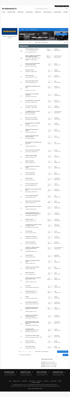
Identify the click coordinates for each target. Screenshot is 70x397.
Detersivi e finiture (29, 219)
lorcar (28, 138)
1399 (30, 58)
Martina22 (56, 242)
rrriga (55, 155)
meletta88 (29, 251)
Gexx (55, 142)
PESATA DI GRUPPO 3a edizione (32, 49)
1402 (38, 58)
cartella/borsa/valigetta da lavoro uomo (32, 87)
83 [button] (29, 42)
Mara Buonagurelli (58, 56)
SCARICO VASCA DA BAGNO (31, 155)
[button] (32, 42)
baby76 (28, 146)
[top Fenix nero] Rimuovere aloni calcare (32, 261)
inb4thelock (29, 119)
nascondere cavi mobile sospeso (32, 335)
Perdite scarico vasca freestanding (32, 201)
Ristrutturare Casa (47, 12)
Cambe (55, 285)
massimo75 (29, 151)
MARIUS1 (28, 71)
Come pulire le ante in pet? (31, 106)
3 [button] (23, 42)
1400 (32, 58)
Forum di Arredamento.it (18, 8)
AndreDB (28, 77)
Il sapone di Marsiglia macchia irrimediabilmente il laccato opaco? (33, 213)
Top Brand (65, 12)
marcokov (56, 236)
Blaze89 (28, 342)
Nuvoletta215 (29, 325)
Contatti (59, 381)
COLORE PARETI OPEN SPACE (31, 302)
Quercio (28, 282)
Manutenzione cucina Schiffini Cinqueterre (32, 94)
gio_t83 (28, 209)
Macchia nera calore (29, 272)
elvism (28, 202)
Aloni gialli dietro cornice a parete (32, 100)
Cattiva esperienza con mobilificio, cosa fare (32, 123)
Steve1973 (27, 36)
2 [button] (21, 42)
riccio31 (28, 243)
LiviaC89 (56, 150)
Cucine (3, 12)
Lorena (28, 52)
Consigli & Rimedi (27, 34)
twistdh (55, 183)
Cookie (32, 388)
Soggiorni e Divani (11, 12)
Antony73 (29, 102)
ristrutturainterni (57, 111)
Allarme (27, 296)
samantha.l (32, 36)
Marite (28, 169)
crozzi (28, 274)
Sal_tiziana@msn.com (58, 247)
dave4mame (56, 335)
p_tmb (28, 114)
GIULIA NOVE (57, 178)
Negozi (66, 6)
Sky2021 (56, 296)
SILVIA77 (28, 59)
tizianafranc (29, 238)
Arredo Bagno (20, 12)
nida (27, 180)
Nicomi (28, 157)
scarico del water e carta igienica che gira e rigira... (33, 143)
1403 (27, 59)
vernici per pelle (28, 231)
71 (36, 50)
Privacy (29, 388)
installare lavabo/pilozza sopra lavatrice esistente (32, 136)
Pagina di (38, 42)
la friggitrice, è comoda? (30, 236)
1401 (35, 58)
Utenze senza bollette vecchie (31, 80)
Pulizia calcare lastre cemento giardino (31, 130)
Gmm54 (28, 96)
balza (55, 291)
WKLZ (28, 268)
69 (32, 50)
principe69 (29, 318)
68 (31, 50)
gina (55, 81)
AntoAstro (56, 86)
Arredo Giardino (57, 12)
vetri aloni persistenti (30, 172)
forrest (28, 232)
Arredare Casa (38, 12)
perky (28, 90)
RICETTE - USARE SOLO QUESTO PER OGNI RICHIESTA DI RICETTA (33, 56)
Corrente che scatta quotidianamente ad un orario (32, 329)
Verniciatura (28, 285)
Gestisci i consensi (38, 388)
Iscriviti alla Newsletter (35, 382)
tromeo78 (29, 82)
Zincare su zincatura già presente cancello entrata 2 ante (32, 64)
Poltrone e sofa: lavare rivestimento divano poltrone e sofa (33, 278)
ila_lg (28, 256)
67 (29, 50)
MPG (28, 162)
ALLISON (28, 292)
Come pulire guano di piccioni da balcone (32, 167)
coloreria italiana (29, 255)
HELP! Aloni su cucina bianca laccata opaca (33, 189)
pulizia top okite (28, 178)
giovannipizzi (29, 303)
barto (28, 197)
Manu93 (28, 331)
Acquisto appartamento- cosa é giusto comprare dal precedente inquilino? (32, 322)
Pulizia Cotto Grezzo (29, 341)
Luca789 (28, 185)
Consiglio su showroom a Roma (32, 267)
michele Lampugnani (31, 337)
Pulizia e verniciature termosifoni (32, 150)
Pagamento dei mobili (30, 291)
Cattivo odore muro (29, 75)
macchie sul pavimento (30, 242)
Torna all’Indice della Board (25, 354)
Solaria (28, 221)
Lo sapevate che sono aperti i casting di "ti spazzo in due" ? (33, 225)
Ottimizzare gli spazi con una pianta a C (33, 207)
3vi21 (28, 263)
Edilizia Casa (46, 381)
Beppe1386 (56, 255)
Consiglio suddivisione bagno (31, 195)
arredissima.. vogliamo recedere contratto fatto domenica (32, 248)
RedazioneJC (29, 227)
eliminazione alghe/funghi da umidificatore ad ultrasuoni (31, 308)
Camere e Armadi (29, 12)
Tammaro (29, 298)
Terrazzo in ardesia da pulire (31, 183)
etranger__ (29, 107)
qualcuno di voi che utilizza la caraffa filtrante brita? (31, 316)
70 (34, 50)
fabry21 (28, 132)
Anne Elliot (29, 191)
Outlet (63, 6)
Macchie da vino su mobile (31, 117)
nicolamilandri (29, 287)
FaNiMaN (56, 49)
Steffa (55, 166)
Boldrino (56, 278)
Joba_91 (28, 66)
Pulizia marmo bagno (30, 346)
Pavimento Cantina (29, 70)
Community (58, 6)
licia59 (28, 348)
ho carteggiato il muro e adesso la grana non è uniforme (32, 112)
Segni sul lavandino (29, 161)
